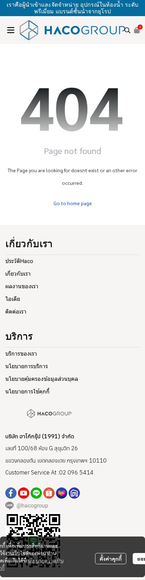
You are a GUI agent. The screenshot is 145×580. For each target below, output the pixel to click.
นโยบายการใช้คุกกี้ (27, 391)
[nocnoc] (74, 493)
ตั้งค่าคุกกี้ (111, 558)
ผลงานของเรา (21, 286)
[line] (36, 493)
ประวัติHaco (19, 261)
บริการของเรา (21, 353)
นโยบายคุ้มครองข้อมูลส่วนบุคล (41, 379)
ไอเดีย (12, 299)
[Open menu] (11, 30)
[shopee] (49, 493)
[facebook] (11, 493)
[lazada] (61, 493)
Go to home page (72, 203)
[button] (127, 30)
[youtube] (23, 493)
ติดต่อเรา (15, 311)
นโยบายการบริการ (26, 366)
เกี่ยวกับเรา (18, 273)
